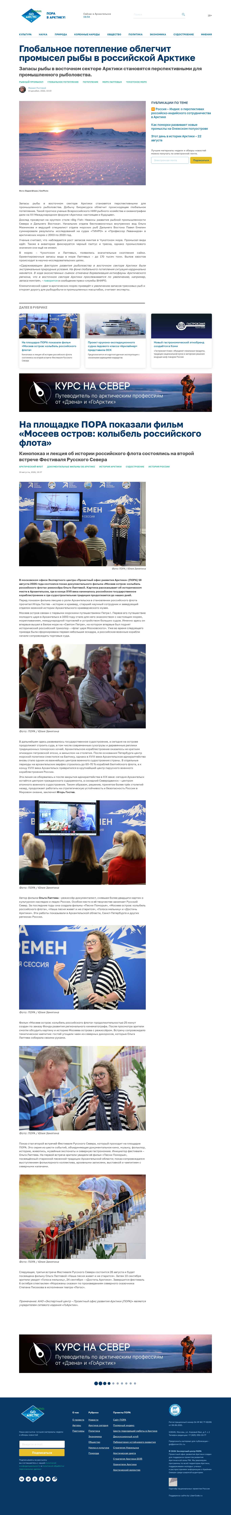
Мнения (206, 34)
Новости (93, 1419)
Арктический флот (31, 466)
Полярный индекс (123, 1425)
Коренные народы (87, 34)
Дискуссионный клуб (125, 1436)
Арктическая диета (124, 1453)
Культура (25, 34)
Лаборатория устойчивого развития (134, 1442)
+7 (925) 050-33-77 (197, 1435)
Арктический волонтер (126, 1469)
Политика (136, 34)
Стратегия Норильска (126, 1447)
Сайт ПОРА (119, 1419)
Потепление (90, 82)
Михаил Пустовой (37, 88)
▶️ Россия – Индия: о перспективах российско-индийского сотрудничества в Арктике (181, 113)
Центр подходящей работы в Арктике (135, 1430)
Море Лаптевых (112, 82)
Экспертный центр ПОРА (189, 1451)
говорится (51, 280)
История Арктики (110, 466)
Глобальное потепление (63, 82)
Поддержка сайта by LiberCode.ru (185, 1495)
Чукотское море (136, 82)
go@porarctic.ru (177, 1444)
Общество (114, 34)
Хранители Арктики (125, 1464)
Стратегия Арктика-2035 (127, 1458)
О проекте (78, 1419)
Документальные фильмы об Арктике (71, 466)
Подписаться (201, 160)
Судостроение (184, 34)
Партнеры (78, 1430)
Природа (61, 34)
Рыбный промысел (31, 82)
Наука (43, 34)
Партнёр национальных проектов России (189, 1488)
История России (159, 466)
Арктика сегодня (98, 1425)
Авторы (76, 1425)
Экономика (158, 34)
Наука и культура (98, 1447)
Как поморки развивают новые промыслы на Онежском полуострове (179, 126)
